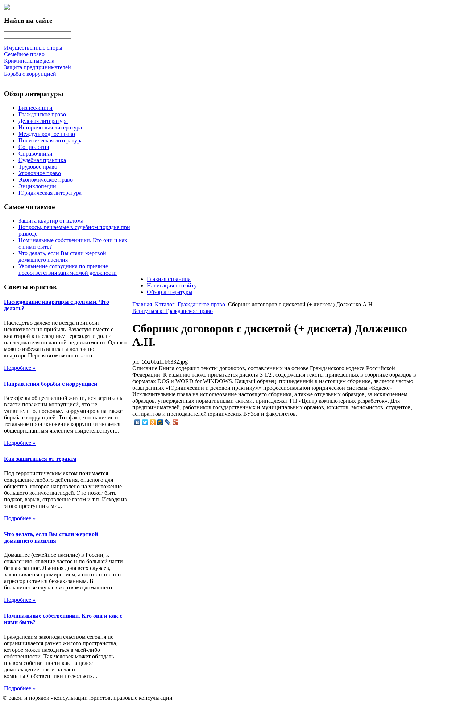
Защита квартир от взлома (50, 221)
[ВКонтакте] (137, 422)
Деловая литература (43, 121)
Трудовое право (37, 167)
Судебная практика (42, 160)
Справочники (35, 153)
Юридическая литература (50, 193)
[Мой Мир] (160, 422)
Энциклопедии (37, 186)
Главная (142, 304)
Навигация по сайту (172, 285)
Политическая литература (50, 140)
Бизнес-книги (35, 108)
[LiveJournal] (168, 422)
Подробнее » (20, 368)
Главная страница (169, 279)
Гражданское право (42, 114)
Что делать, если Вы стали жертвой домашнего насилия (62, 256)
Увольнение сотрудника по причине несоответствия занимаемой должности (67, 269)
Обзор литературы (169, 292)
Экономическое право (45, 180)
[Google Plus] (175, 422)
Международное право (46, 134)
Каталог (165, 304)
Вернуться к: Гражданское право (172, 311)
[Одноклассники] (153, 422)
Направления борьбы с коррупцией (50, 384)
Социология (33, 147)
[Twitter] (145, 422)
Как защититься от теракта (40, 459)
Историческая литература (50, 127)
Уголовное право (39, 173)
